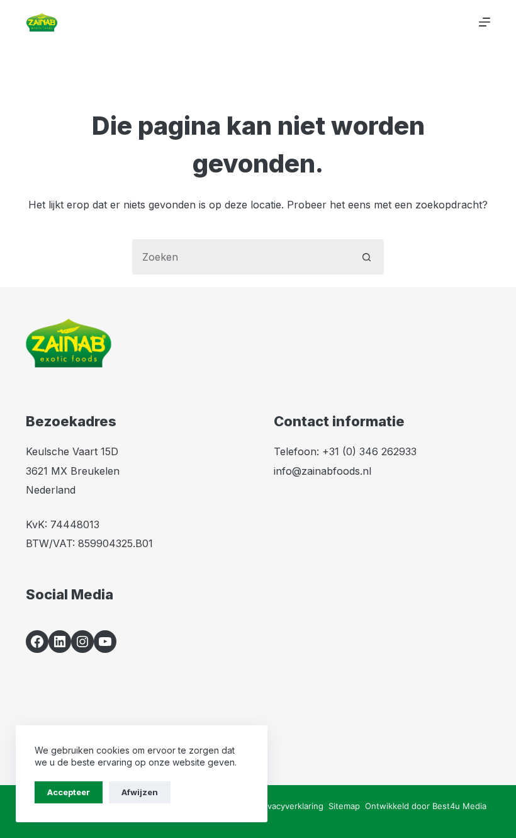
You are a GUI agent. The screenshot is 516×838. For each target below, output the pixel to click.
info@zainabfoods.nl (322, 471)
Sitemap (344, 806)
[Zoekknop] (366, 257)
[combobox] (241, 257)
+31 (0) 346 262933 (369, 451)
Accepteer (68, 792)
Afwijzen (139, 792)
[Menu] (484, 22)
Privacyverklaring (290, 806)
